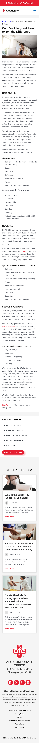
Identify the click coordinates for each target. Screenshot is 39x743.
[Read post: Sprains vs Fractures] (19, 532)
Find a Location (13, 452)
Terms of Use (19, 727)
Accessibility (19, 724)
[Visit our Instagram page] (28, 682)
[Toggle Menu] (35, 10)
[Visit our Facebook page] (10, 682)
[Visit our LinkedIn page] (22, 682)
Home (4, 22)
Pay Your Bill (28, 3)
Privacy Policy (20, 714)
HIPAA (19, 717)
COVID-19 (24, 251)
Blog (9, 22)
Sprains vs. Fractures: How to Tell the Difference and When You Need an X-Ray (19, 546)
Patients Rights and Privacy (19, 720)
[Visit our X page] (16, 682)
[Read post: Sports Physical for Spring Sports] (19, 583)
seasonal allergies (9, 326)
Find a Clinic (13, 3)
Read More (9, 517)
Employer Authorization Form (20, 710)
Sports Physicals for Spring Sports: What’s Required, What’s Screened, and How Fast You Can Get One (18, 601)
